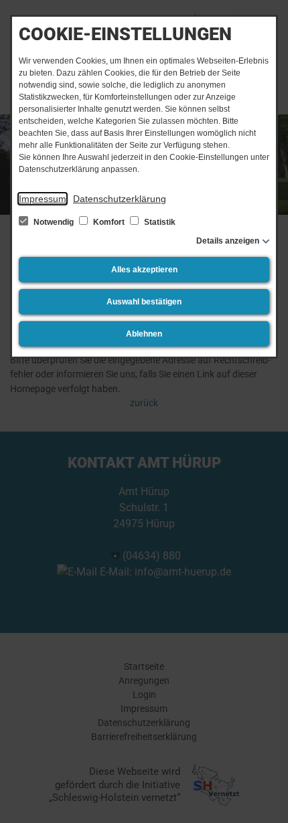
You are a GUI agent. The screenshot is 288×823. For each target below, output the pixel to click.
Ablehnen (144, 334)
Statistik (158, 222)
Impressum (42, 198)
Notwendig (53, 222)
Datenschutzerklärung (119, 198)
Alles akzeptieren (144, 269)
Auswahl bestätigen (144, 301)
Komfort (109, 222)
